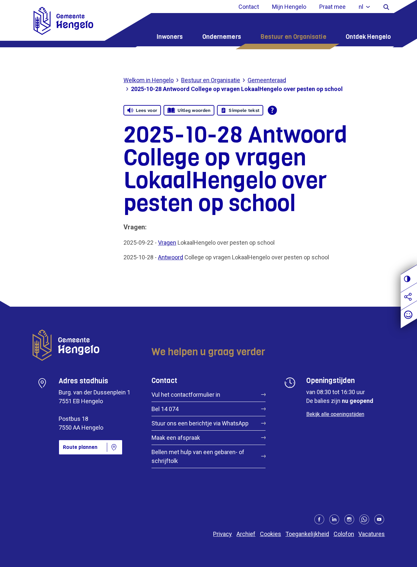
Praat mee (332, 6)
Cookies (270, 533)
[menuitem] (364, 6)
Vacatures (371, 533)
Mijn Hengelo (289, 6)
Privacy (222, 533)
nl (361, 6)
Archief (246, 533)
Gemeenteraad (267, 80)
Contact (248, 6)
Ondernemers (221, 37)
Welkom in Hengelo (148, 80)
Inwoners (169, 37)
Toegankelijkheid (307, 533)
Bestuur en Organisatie (293, 37)
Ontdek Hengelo (368, 37)
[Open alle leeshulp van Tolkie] (272, 110)
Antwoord (170, 257)
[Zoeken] (386, 6)
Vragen (167, 242)
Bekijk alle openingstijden (335, 414)
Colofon (344, 533)
